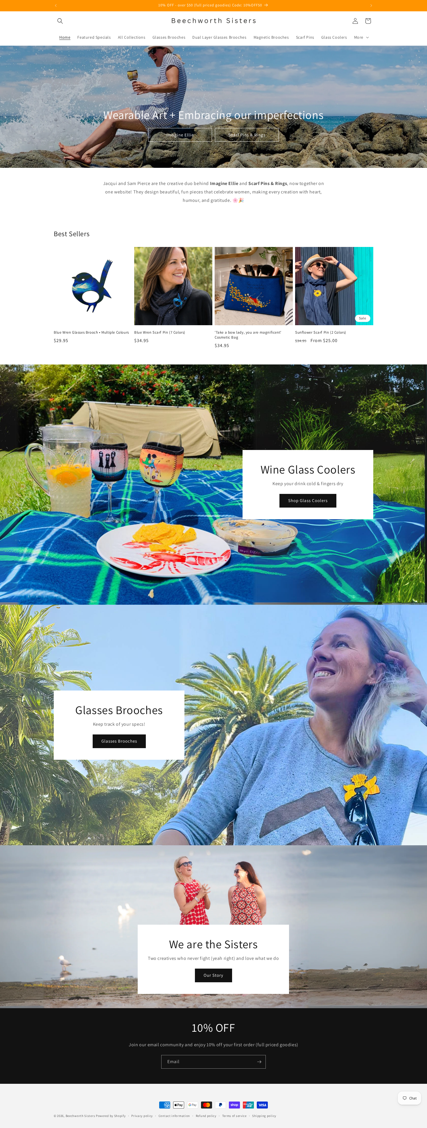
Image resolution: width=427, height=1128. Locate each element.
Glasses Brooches (119, 741)
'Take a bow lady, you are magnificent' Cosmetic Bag (248, 335)
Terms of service (234, 1116)
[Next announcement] (371, 5)
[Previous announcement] (55, 5)
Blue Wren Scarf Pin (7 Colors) (159, 332)
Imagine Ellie (180, 135)
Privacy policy (142, 1116)
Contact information (174, 1116)
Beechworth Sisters (80, 1116)
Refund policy (206, 1116)
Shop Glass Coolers (308, 500)
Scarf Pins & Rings (246, 135)
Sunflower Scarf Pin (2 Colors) (320, 332)
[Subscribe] (259, 1062)
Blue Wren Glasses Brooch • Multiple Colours (91, 332)
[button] (60, 21)
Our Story (213, 975)
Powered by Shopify (111, 1116)
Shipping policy (264, 1116)
